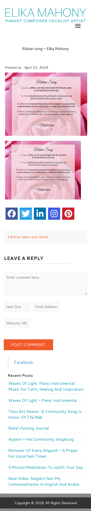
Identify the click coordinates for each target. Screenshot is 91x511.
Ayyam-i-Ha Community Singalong (41, 439)
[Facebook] (12, 214)
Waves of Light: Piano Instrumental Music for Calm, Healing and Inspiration (45, 386)
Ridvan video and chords (29, 236)
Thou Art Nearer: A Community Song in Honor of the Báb (45, 414)
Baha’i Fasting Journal (28, 428)
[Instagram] (54, 214)
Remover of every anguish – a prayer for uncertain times (43, 453)
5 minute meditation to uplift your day (45, 467)
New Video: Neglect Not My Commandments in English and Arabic (44, 481)
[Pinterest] (68, 214)
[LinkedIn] (40, 214)
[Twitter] (26, 214)
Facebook (23, 362)
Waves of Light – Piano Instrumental (42, 400)
